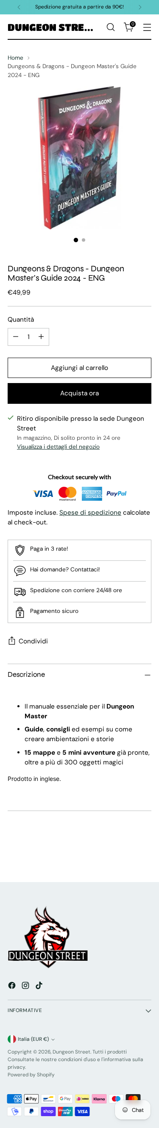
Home (15, 57)
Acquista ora (79, 393)
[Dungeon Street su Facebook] (13, 987)
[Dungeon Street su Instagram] (26, 987)
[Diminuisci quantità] (15, 336)
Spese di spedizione (90, 512)
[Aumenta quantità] (41, 336)
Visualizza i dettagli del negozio (58, 446)
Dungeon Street (71, 1051)
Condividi (33, 641)
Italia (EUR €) (33, 1039)
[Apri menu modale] (147, 27)
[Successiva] (140, 7)
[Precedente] (19, 7)
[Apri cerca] (110, 27)
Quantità (21, 319)
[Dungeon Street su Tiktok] (40, 987)
